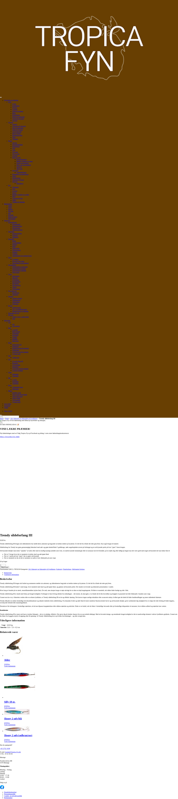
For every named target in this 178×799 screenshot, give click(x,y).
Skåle (14, 176)
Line (13, 150)
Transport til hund (18, 180)
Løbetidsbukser (21, 172)
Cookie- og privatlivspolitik (13, 796)
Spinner (14, 252)
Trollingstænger (17, 230)
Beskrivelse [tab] (8, 573)
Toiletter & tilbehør (18, 202)
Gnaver (10, 122)
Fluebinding (12, 265)
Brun (10, 385)
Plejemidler (12, 219)
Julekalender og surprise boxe (22, 256)
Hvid (10, 343)
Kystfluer (15, 259)
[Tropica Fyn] (89, 48)
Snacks (14, 108)
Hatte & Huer (12, 217)
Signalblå (15, 382)
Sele (13, 148)
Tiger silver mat (17, 396)
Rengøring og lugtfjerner (20, 174)
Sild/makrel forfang (78, 569)
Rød (9, 328)
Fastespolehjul (17, 233)
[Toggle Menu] (1, 97)
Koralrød (15, 335)
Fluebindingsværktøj (19, 269)
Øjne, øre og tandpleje (23, 165)
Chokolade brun (17, 387)
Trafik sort (15, 357)
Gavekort (7, 406)
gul (13, 324)
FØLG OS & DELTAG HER (9, 437)
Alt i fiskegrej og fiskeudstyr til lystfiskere (23, 418)
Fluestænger (16, 224)
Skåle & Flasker (17, 130)
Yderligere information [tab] (11, 574)
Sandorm (15, 295)
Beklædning (8, 204)
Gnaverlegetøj (17, 132)
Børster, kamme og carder (20, 195)
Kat (9, 185)
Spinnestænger (17, 226)
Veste (10, 207)
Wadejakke (16, 302)
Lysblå (14, 380)
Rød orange (16, 332)
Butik (7, 418)
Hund (10, 141)
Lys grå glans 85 (17, 361)
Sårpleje (19, 167)
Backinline (15, 276)
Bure (14, 113)
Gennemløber (16, 243)
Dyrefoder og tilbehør (11, 100)
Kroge (10, 306)
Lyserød (15, 330)
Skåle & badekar (17, 111)
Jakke (10, 206)
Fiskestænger (12, 222)
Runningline (16, 282)
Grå (9, 359)
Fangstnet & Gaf (13, 313)
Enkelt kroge (16, 307)
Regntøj (10, 215)
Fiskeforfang (16, 250)
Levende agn (12, 291)
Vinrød (14, 337)
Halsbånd (15, 187)
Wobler (14, 245)
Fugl (9, 102)
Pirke (14, 246)
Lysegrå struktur (17, 370)
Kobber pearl (16, 393)
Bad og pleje (16, 158)
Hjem (2, 418)
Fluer (10, 257)
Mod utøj (19, 169)
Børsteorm (15, 293)
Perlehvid (15, 346)
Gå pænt (15, 152)
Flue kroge (15, 272)
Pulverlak (7, 320)
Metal (10, 391)
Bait (13, 319)
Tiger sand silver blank (19, 394)
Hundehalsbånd (17, 145)
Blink (14, 241)
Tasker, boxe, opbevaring (20, 317)
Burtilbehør (16, 115)
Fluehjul (15, 235)
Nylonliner (15, 280)
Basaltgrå (15, 367)
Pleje (14, 137)
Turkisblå (15, 376)
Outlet (6, 407)
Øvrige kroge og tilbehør (20, 311)
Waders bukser (17, 298)
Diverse (14, 120)
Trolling (15, 254)
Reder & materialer (18, 117)
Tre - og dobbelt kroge (19, 309)
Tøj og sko (15, 154)
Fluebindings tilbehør (19, 270)
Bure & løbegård (17, 128)
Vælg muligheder (9, 666)
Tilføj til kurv (4, 567)
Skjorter (10, 211)
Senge (14, 193)
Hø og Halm (16, 133)
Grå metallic (16, 365)
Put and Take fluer (18, 261)
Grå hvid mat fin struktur (20, 352)
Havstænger (16, 228)
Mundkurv (19, 183)
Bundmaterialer (17, 135)
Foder (14, 104)
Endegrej (11, 239)
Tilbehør (15, 139)
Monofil (15, 278)
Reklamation (8, 798)
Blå (9, 378)
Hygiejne (15, 170)
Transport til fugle (18, 119)
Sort (9, 356)
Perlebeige (15, 350)
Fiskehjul (11, 232)
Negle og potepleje (22, 163)
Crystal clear (16, 354)
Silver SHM (16, 398)
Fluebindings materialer (20, 267)
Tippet (14, 287)
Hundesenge (16, 178)
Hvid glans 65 (17, 344)
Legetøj (14, 109)
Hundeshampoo (21, 159)
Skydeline (15, 283)
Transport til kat (17, 198)
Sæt (9, 213)
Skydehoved (16, 285)
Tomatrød (15, 333)
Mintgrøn (15, 374)
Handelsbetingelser (10, 792)
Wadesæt (15, 304)
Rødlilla (15, 339)
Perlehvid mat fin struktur (20, 348)
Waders (10, 296)
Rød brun (15, 341)
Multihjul (15, 237)
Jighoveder (15, 248)
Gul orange (16, 326)
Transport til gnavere (19, 126)
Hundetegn (16, 146)
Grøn (10, 372)
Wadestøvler (16, 300)
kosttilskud (15, 106)
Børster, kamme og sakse (24, 161)
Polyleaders (16, 289)
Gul (9, 322)
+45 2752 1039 (5, 748)
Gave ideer (7, 404)
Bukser (10, 209)
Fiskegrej (7, 220)
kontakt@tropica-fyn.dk (13, 752)
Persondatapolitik (9, 794)
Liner (10, 274)
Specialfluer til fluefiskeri (20, 263)
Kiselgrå (15, 363)
